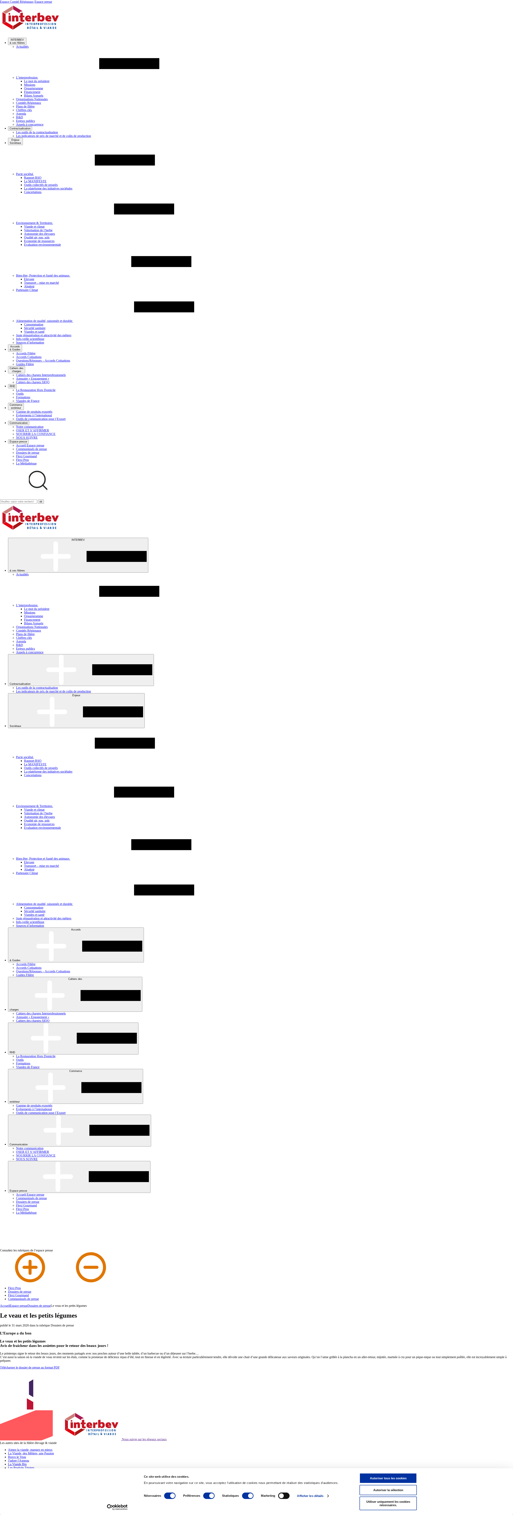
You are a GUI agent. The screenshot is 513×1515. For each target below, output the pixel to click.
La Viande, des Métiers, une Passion (31, 1453)
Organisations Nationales (32, 99)
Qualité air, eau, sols (36, 237)
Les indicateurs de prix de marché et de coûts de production (53, 136)
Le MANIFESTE (35, 181)
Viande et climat (34, 226)
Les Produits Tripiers (21, 1467)
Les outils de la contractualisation (37, 132)
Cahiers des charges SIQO (32, 382)
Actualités (22, 46)
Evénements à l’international (34, 415)
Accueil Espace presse (30, 445)
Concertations (32, 192)
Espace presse (43, 1)
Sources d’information (30, 342)
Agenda (21, 113)
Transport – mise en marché (41, 282)
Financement (32, 92)
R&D (19, 117)
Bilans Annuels (33, 95)
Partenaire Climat (27, 290)
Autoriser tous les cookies (388, 1478)
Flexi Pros (22, 460)
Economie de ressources (39, 241)
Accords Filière (25, 353)
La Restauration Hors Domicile (36, 390)
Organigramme (33, 88)
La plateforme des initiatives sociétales (48, 188)
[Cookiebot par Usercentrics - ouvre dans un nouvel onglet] (117, 1507)
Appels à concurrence (29, 124)
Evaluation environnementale (42, 244)
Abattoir (29, 286)
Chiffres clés (24, 110)
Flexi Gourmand (26, 456)
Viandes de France (27, 401)
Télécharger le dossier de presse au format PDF (30, 1367)
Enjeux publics (25, 121)
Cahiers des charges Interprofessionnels (41, 375)
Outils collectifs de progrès (41, 185)
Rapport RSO (32, 177)
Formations (23, 397)
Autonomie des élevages (39, 233)
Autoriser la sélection (388, 1490)
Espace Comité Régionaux (17, 1)
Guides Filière (25, 364)
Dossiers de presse (27, 452)
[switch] (209, 1496)
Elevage (29, 279)
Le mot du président (36, 81)
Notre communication (29, 426)
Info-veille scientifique (30, 339)
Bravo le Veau (17, 1457)
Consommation (33, 324)
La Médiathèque (26, 463)
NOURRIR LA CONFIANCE (36, 434)
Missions (29, 84)
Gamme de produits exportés (34, 411)
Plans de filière (25, 106)
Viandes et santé (34, 331)
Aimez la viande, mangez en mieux (30, 1449)
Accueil (5, 1305)
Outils (20, 393)
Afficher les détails (310, 1496)
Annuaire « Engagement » (32, 378)
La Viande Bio (17, 1464)
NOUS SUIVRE (27, 437)
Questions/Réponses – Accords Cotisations (43, 360)
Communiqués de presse (31, 449)
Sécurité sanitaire (34, 328)
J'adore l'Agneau (18, 1460)
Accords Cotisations (28, 357)
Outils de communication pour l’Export (41, 419)
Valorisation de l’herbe (38, 230)
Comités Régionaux (28, 103)
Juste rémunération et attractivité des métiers (43, 335)
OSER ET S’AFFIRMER (32, 430)
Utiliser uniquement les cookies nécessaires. (388, 1503)
